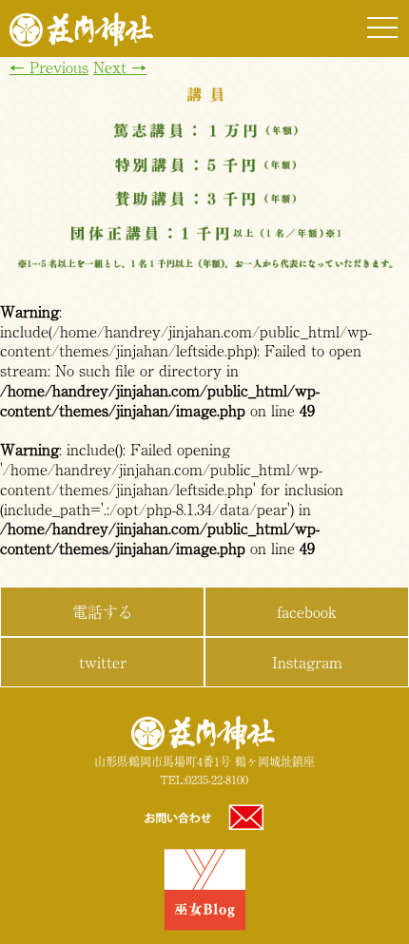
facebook (307, 611)
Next (119, 66)
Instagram (307, 661)
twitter (103, 661)
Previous (49, 66)
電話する (102, 611)
